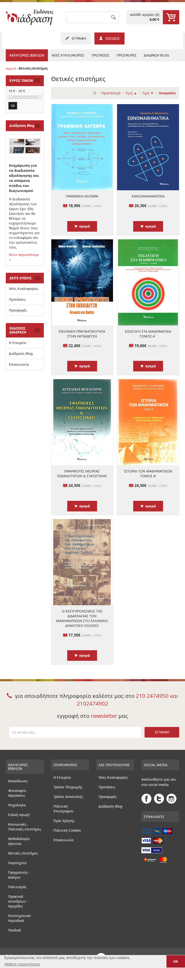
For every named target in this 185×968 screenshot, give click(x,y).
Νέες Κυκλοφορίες (23, 288)
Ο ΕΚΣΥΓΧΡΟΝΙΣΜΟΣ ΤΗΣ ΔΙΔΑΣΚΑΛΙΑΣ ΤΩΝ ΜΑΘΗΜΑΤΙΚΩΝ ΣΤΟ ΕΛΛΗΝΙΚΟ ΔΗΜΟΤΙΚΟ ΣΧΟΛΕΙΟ (82, 618)
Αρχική (11, 68)
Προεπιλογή (110, 93)
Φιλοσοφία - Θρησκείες (18, 793)
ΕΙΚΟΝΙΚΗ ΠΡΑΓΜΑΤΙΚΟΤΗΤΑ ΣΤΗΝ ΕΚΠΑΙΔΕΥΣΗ (82, 333)
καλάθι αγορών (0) (144, 17)
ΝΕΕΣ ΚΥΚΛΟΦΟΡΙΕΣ (68, 55)
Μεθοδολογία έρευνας (19, 841)
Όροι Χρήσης (63, 820)
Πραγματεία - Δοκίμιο (19, 874)
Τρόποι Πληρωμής (67, 787)
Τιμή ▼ (148, 93)
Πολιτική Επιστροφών (63, 808)
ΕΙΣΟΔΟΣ (111, 38)
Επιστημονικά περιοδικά (19, 918)
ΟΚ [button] (175, 961)
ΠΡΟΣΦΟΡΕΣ (127, 55)
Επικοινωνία (19, 364)
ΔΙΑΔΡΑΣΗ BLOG (156, 55)
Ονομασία (167, 93)
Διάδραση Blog (21, 353)
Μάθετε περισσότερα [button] (22, 964)
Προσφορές (18, 310)
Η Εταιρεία (17, 342)
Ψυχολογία (17, 805)
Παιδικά (14, 930)
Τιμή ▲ (131, 93)
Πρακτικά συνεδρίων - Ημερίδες (18, 901)
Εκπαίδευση (17, 781)
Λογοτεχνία (17, 862)
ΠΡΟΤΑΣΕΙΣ (100, 55)
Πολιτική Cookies (67, 830)
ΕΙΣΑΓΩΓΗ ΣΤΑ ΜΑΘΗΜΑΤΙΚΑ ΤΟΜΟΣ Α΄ (148, 333)
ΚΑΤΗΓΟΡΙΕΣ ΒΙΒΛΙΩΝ (26, 55)
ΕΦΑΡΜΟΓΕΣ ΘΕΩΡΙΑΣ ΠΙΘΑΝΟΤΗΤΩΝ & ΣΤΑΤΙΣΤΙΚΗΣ (82, 473)
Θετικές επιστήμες (23, 853)
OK (13, 106)
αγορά (83, 226)
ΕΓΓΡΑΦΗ (77, 38)
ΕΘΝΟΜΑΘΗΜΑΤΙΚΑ (148, 196)
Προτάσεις (17, 299)
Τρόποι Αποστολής (68, 796)
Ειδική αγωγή (19, 814)
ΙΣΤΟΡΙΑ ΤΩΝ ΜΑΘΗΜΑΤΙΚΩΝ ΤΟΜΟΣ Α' (148, 473)
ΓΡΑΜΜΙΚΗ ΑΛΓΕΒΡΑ (82, 196)
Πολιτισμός (17, 887)
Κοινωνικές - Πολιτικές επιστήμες (24, 826)
